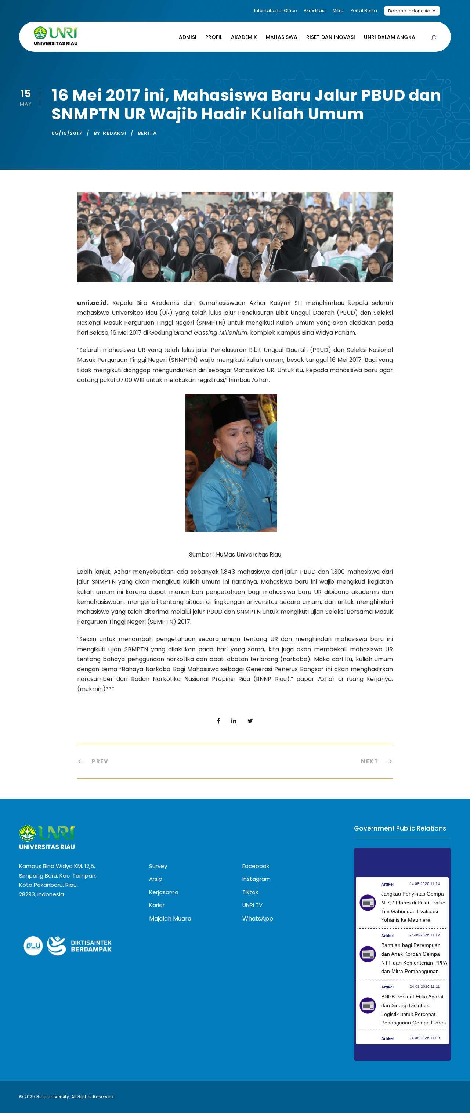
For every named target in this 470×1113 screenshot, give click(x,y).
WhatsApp (257, 918)
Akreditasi (315, 10)
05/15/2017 (66, 133)
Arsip (155, 879)
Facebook (255, 866)
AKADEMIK (244, 37)
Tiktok (250, 892)
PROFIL (213, 37)
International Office (275, 10)
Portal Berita (364, 10)
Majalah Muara (170, 918)
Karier (156, 905)
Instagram (256, 879)
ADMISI (187, 37)
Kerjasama (163, 892)
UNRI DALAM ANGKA (389, 37)
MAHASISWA (281, 37)
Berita (147, 133)
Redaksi (114, 133)
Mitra (338, 10)
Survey (158, 866)
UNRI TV (252, 905)
